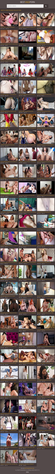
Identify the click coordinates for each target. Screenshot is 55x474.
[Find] (46, 6)
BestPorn (27, 2)
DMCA (27, 472)
